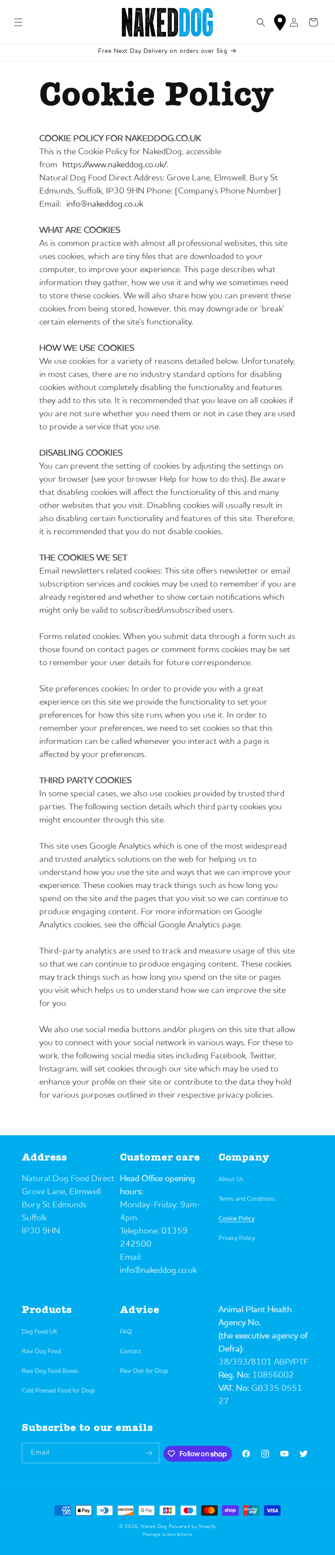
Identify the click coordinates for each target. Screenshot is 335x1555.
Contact (130, 1351)
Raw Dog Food (41, 1351)
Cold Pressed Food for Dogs (58, 1391)
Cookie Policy (236, 1219)
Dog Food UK (39, 1332)
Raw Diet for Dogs (144, 1371)
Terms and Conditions (247, 1199)
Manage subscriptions (167, 1534)
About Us (231, 1179)
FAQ (126, 1332)
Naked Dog (154, 1526)
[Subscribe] (149, 1453)
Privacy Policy (237, 1238)
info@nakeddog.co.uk (104, 204)
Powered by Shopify (192, 1526)
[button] (18, 22)
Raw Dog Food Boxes (50, 1371)
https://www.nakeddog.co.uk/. (115, 165)
